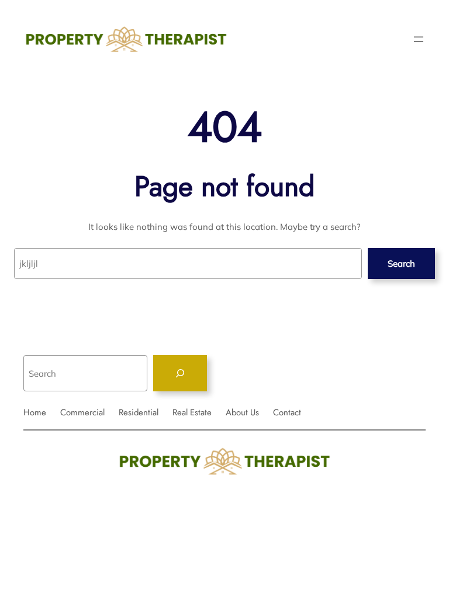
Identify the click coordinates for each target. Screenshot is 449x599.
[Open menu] (419, 39)
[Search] (180, 373)
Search (401, 263)
